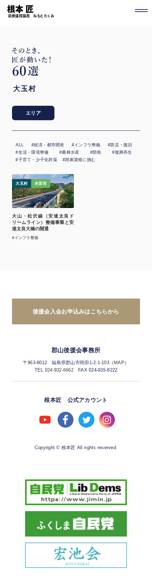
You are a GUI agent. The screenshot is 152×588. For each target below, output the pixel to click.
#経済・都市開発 (47, 144)
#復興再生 (122, 152)
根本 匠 (20, 8)
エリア (33, 113)
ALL (20, 144)
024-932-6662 (59, 370)
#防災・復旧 (120, 144)
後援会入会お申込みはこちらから (76, 311)
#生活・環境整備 (32, 152)
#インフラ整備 (86, 144)
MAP (119, 362)
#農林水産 (69, 152)
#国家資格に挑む (79, 159)
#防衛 (95, 152)
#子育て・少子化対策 (36, 159)
